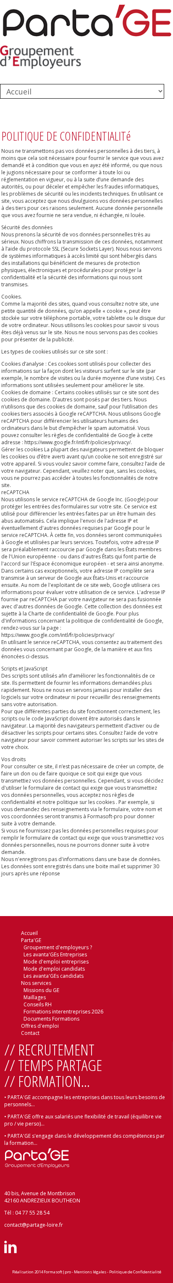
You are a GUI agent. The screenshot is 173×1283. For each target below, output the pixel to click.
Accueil (29, 933)
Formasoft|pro (57, 1272)
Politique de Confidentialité (135, 1272)
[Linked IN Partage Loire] (10, 1251)
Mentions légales (90, 1272)
